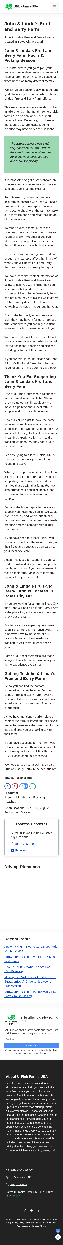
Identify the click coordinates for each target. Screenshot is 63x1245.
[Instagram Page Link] (38, 1210)
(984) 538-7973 (18, 1184)
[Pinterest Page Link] (31, 1210)
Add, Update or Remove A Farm (31, 1226)
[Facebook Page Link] (24, 1210)
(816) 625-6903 (25, 843)
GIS (8, 1223)
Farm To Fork (49, 1223)
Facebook (21, 850)
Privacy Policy (17, 1223)
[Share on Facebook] (7, 786)
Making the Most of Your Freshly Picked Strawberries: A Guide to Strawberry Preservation (30, 981)
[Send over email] (32, 786)
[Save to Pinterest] (15, 786)
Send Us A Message (21, 1169)
